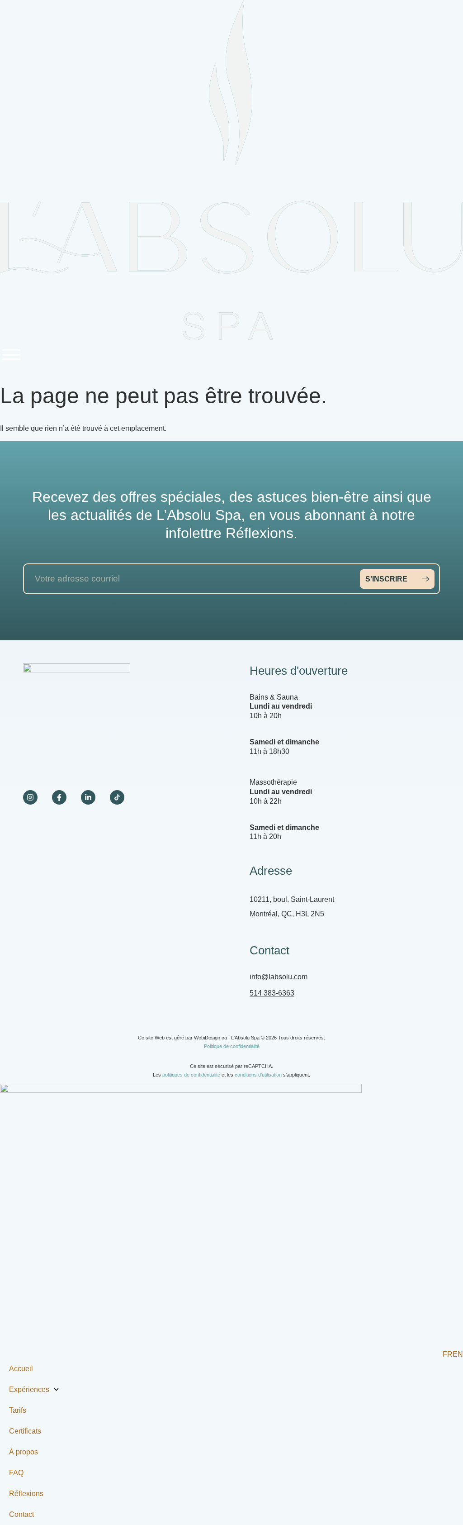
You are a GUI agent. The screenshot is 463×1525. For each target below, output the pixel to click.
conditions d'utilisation (258, 1074)
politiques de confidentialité (191, 1074)
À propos (23, 1452)
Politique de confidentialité (232, 1046)
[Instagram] (30, 797)
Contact (21, 1514)
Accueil (21, 1368)
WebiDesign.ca (210, 1037)
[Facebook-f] (59, 797)
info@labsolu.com (278, 977)
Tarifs (17, 1410)
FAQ (16, 1473)
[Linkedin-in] (88, 797)
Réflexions (26, 1493)
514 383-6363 (272, 993)
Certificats (25, 1431)
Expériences (29, 1389)
